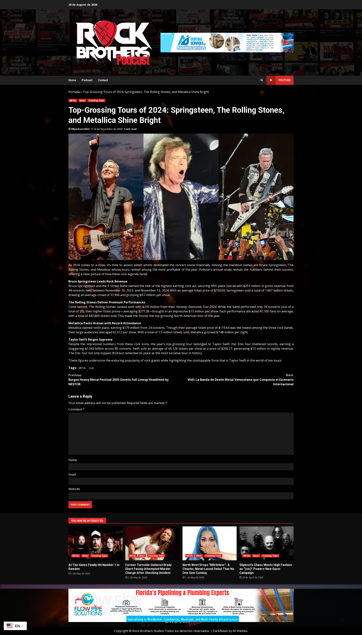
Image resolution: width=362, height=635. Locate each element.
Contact (103, 80)
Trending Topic (96, 100)
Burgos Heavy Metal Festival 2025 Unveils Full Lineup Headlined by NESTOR (118, 379)
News (82, 100)
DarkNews (220, 631)
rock (91, 368)
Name (72, 460)
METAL (73, 100)
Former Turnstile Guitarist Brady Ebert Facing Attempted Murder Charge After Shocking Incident (152, 543)
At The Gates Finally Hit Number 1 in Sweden (95, 543)
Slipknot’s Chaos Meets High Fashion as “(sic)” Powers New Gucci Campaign (266, 543)
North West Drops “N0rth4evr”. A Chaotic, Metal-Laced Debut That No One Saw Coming (210, 543)
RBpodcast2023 (80, 129)
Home (72, 80)
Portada (74, 92)
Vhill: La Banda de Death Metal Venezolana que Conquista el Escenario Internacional (241, 379)
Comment (76, 409)
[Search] (262, 80)
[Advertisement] (227, 42)
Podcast (87, 80)
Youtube (284, 80)
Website (74, 489)
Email (72, 474)
